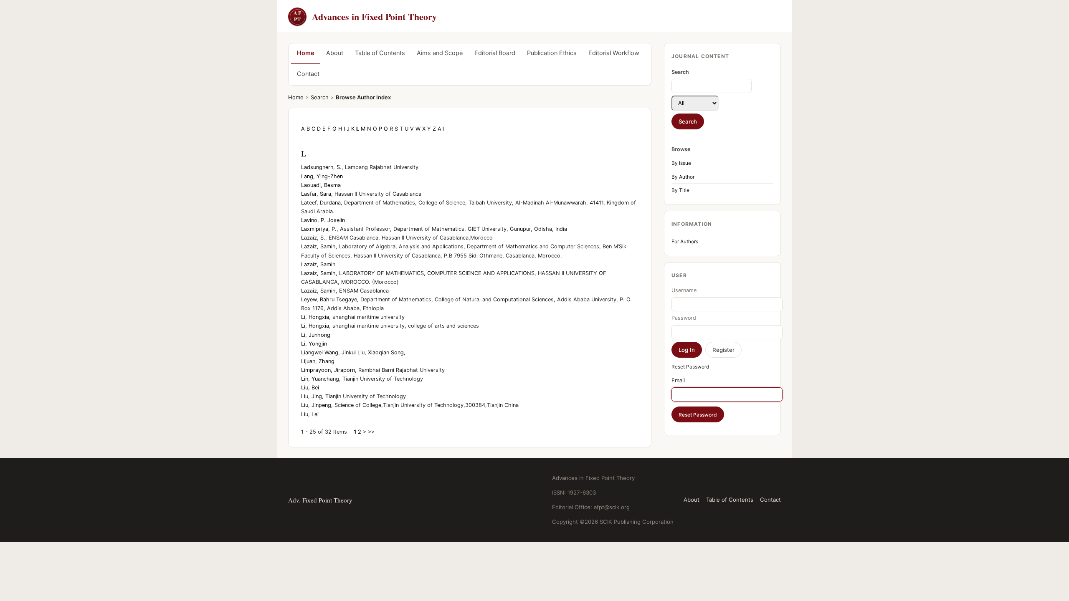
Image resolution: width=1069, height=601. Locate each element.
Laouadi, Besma (321, 185)
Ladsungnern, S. (321, 167)
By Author (682, 177)
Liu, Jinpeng (316, 405)
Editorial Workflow (613, 53)
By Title (680, 190)
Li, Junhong (315, 335)
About (334, 53)
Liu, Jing (311, 396)
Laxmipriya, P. (319, 229)
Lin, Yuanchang (320, 379)
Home (305, 53)
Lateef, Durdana (321, 202)
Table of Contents (380, 53)
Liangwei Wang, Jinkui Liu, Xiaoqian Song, (353, 352)
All (441, 129)
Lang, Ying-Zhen (322, 176)
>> (371, 432)
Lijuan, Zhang (317, 361)
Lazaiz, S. (313, 238)
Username (684, 290)
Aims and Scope (440, 53)
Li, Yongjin (314, 344)
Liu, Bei (310, 387)
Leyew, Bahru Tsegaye (329, 299)
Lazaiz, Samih (318, 246)
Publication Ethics (552, 53)
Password (683, 318)
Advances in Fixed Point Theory (365, 16)
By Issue (681, 163)
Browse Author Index (363, 97)
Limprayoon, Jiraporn (328, 370)
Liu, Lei (310, 414)
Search (320, 97)
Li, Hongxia (315, 317)
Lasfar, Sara (316, 194)
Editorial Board (494, 53)
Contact (308, 74)
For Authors (684, 241)
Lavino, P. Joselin (323, 220)
